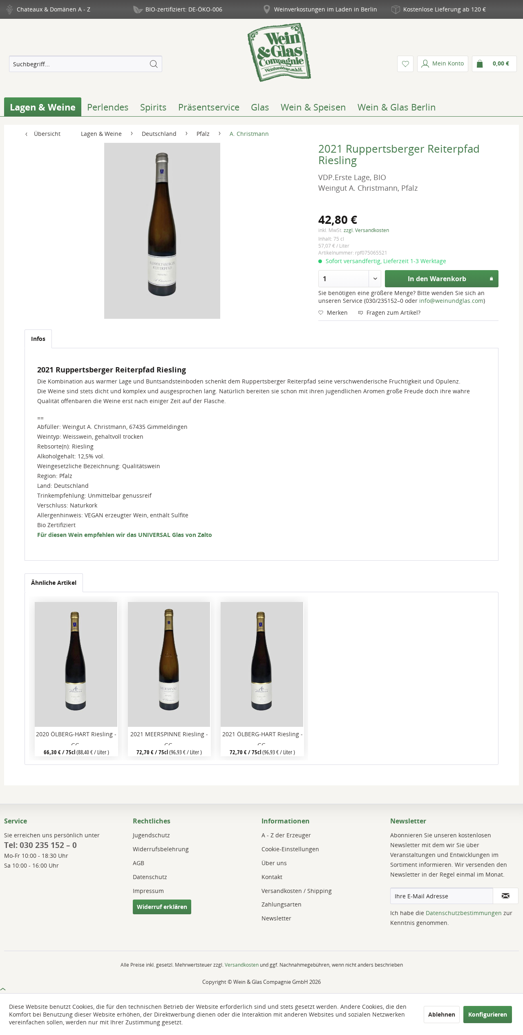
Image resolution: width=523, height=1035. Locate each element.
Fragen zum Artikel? (392, 312)
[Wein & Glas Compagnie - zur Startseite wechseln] (279, 52)
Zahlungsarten (282, 904)
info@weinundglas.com (451, 300)
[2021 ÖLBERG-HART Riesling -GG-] (262, 664)
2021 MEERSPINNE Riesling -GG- (169, 737)
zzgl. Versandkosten (366, 230)
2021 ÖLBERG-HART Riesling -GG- (262, 737)
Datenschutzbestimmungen (464, 913)
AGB (138, 863)
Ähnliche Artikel (53, 582)
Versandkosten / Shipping (297, 891)
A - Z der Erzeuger (286, 835)
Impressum (148, 891)
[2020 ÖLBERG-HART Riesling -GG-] (76, 664)
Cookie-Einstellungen (290, 849)
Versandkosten (242, 964)
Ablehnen (441, 1014)
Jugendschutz (151, 835)
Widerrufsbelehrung (161, 849)
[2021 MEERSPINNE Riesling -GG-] (169, 664)
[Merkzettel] (405, 64)
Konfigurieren (487, 1014)
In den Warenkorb (437, 278)
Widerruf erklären (162, 907)
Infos (38, 339)
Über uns (274, 863)
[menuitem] (85, 64)
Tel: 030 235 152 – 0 (40, 845)
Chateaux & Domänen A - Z (53, 9)
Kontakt (272, 877)
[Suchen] (153, 64)
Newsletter (276, 918)
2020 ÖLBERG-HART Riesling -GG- (76, 737)
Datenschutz (150, 877)
